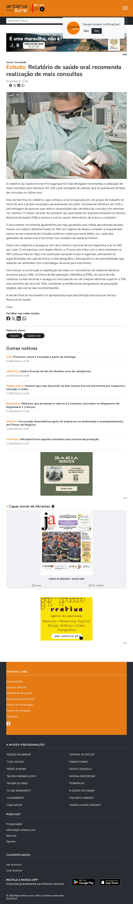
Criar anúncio (14, 870)
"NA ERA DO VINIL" (17, 783)
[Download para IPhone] (110, 882)
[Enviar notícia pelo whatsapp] (23, 85)
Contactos (12, 716)
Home (9, 62)
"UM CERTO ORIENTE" (81, 797)
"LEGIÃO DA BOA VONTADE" (85, 805)
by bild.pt (11, 898)
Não (86, 31)
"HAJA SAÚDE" (14, 805)
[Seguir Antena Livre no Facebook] (8, 724)
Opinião (11, 841)
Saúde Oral (33, 335)
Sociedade (20, 62)
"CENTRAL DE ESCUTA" (82, 754)
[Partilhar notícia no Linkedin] (19, 85)
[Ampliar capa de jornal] (66, 543)
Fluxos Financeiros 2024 (20, 699)
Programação (14, 824)
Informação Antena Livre (20, 829)
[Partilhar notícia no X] (15, 85)
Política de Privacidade (19, 704)
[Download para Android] (83, 882)
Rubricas (11, 835)
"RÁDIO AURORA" (16, 768)
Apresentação (14, 681)
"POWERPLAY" (77, 783)
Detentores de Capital (19, 693)
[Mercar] (66, 473)
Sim (96, 31)
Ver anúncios (14, 864)
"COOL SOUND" (15, 761)
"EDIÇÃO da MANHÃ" (18, 754)
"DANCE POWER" (78, 761)
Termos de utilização (18, 710)
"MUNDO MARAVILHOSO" (21, 776)
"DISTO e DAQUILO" (80, 768)
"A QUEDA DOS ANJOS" (82, 790)
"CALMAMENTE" (15, 797)
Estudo (14, 335)
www (37, 585)
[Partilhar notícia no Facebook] (11, 85)
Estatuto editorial (16, 687)
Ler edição (97, 585)
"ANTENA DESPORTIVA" (82, 776)
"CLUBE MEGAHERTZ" (18, 790)
